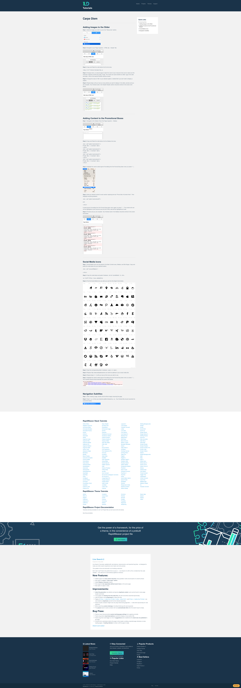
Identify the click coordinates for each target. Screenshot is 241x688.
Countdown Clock (87, 483)
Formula (104, 452)
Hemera (104, 504)
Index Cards (105, 483)
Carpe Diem (105, 496)
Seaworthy (123, 504)
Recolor (123, 483)
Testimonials (143, 469)
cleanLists (85, 468)
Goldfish (104, 458)
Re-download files (142, 22)
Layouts (104, 488)
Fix (102, 446)
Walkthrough (143, 481)
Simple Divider (143, 444)
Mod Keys (123, 439)
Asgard (84, 497)
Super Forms (143, 464)
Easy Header (105, 424)
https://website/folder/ (137, 599)
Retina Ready (124, 488)
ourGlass (123, 449)
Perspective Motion (126, 466)
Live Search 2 (124, 434)
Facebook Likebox (106, 435)
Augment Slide (86, 447)
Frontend (104, 454)
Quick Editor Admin (126, 478)
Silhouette (142, 442)
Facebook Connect (106, 434)
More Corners (124, 441)
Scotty (141, 427)
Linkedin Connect (125, 427)
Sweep (142, 497)
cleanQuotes (86, 469)
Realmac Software (99, 686)
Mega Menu (124, 437)
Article (84, 432)
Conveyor (85, 481)
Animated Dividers (87, 429)
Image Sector (105, 481)
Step (141, 458)
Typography (143, 476)
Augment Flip (86, 441)
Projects (143, 3)
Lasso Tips (104, 486)
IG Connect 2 (105, 476)
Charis (103, 497)
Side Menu (143, 441)
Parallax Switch (125, 463)
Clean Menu (86, 463)
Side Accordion (144, 439)
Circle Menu (86, 461)
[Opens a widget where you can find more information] (236, 685)
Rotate (142, 425)
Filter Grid (104, 444)
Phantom (123, 468)
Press (122, 476)
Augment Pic (86, 444)
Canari (84, 504)
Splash (142, 496)
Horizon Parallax (106, 468)
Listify (122, 429)
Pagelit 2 (123, 458)
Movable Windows (125, 444)
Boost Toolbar (86, 456)
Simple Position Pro (145, 447)
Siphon (142, 452)
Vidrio (141, 499)
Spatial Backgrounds (145, 454)
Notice (122, 446)
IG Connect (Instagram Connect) (110, 474)
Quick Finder (124, 480)
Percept (123, 497)
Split (141, 456)
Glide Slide (104, 456)
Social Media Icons (143, 28)
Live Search (124, 432)
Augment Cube (86, 439)
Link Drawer (124, 425)
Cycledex (85, 485)
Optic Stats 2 (124, 447)
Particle (123, 496)
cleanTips (85, 474)
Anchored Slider (87, 427)
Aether (84, 494)
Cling (84, 476)
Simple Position (144, 446)
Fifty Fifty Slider (106, 442)
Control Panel (86, 480)
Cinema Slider (86, 459)
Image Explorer (106, 480)
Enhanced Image (106, 429)
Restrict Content (125, 486)
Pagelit (122, 456)
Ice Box (104, 471)
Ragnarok (123, 502)
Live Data (123, 430)
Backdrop (85, 452)
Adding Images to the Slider (146, 23)
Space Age (143, 494)
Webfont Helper (144, 483)
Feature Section (106, 437)
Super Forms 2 (144, 466)
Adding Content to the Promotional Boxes (147, 26)
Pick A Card (124, 469)
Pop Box (123, 474)
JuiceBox (104, 485)
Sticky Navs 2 (143, 463)
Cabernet (85, 499)
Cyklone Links (86, 486)
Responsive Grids (125, 485)
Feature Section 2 (106, 439)
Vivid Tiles (142, 480)
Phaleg (123, 499)
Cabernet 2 (85, 501)
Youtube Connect (144, 486)
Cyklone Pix (86, 488)
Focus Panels (105, 447)
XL (141, 485)
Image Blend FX (106, 478)
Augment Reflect (87, 446)
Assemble (85, 435)
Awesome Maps (87, 451)
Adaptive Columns (87, 425)
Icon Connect (105, 473)
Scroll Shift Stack (93, 661)
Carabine (104, 494)
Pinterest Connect (125, 471)
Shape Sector (143, 432)
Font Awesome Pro (107, 451)
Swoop (142, 468)
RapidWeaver (85, 686)
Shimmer (142, 437)
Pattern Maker (124, 464)
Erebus (104, 502)
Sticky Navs (143, 461)
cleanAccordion (87, 464)
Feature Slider (105, 441)
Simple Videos (143, 451)
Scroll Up (142, 430)
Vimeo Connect (144, 478)
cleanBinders (86, 466)
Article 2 (85, 434)
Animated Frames (87, 430)
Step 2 (141, 459)
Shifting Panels (144, 435)
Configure (85, 478)
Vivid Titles (92, 654)
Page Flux (123, 454)
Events (103, 430)
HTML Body (105, 469)
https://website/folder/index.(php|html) (113, 599)
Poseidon (123, 501)
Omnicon (123, 494)
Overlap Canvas (125, 451)
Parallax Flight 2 (125, 459)
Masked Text (124, 435)
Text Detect (143, 471)
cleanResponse (87, 471)
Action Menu (86, 424)
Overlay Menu (124, 452)
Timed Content (144, 473)
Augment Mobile (87, 442)
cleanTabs (85, 473)
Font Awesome (106, 449)
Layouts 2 (123, 424)
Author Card (86, 449)
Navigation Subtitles (144, 30)
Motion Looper (124, 442)
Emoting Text (105, 425)
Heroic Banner (105, 463)
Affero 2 (85, 496)
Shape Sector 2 (144, 434)
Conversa (104, 501)
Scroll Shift (143, 429)
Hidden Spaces (106, 464)
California (85, 502)
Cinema (104, 499)
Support (155, 3)
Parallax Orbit (124, 461)
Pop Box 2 (123, 473)
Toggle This (143, 474)
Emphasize (105, 427)
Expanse (104, 432)
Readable (123, 481)
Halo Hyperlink (105, 459)
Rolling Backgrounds (145, 424)
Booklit (84, 454)
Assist (84, 437)
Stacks (138, 3)
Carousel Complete (88, 458)
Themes (149, 3)
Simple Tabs (143, 449)
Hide (103, 466)
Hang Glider (105, 461)
